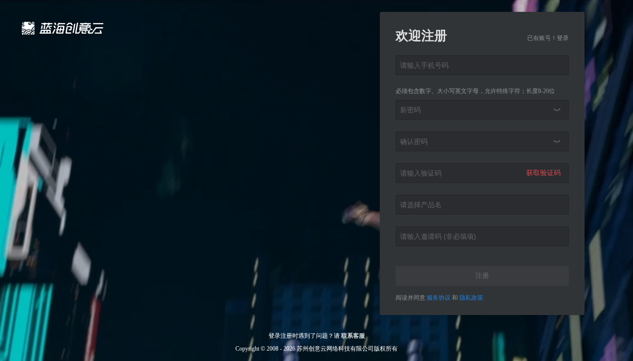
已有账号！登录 (548, 38)
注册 (482, 275)
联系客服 (353, 335)
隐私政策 (471, 297)
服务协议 (439, 297)
